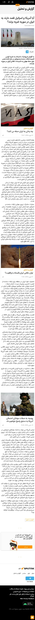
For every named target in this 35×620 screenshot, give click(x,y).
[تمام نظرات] (32, 617)
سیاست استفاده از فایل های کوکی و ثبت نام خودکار (22, 595)
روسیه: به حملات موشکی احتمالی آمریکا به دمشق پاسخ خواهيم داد (19, 420)
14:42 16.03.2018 (29, 26)
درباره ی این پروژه (29, 589)
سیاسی (24, 573)
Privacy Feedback (28, 599)
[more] (3, 135)
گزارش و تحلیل (28, 128)
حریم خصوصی (17, 591)
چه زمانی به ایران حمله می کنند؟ (20, 131)
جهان (33, 573)
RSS (21, 598)
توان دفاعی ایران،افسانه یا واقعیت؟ (19, 273)
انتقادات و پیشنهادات (28, 591)
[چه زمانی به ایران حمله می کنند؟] (17, 114)
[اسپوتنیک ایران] (30, 3)
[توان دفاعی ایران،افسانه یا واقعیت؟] (17, 256)
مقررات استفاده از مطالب (16, 589)
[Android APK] (28, 604)
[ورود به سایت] (12, 2)
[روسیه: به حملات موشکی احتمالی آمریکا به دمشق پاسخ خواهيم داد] (17, 404)
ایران (29, 573)
